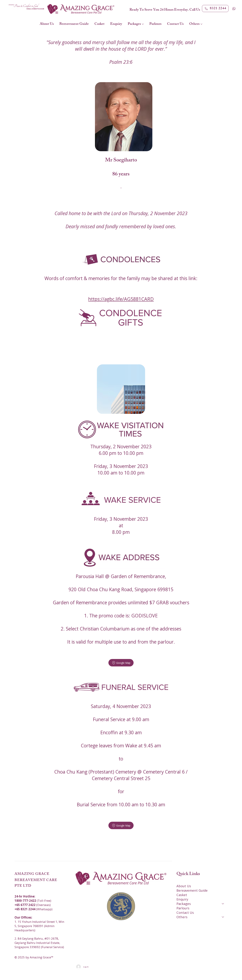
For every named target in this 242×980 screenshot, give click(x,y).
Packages (183, 903)
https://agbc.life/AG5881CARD (121, 299)
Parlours (182, 908)
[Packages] (223, 903)
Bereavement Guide (192, 890)
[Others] (223, 917)
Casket (181, 895)
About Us (183, 886)
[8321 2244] (234, 8)
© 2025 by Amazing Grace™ (34, 957)
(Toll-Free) (33, 901)
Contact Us (185, 912)
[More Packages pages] (143, 24)
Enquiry (182, 899)
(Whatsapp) (33, 909)
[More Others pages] (201, 24)
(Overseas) (33, 905)
